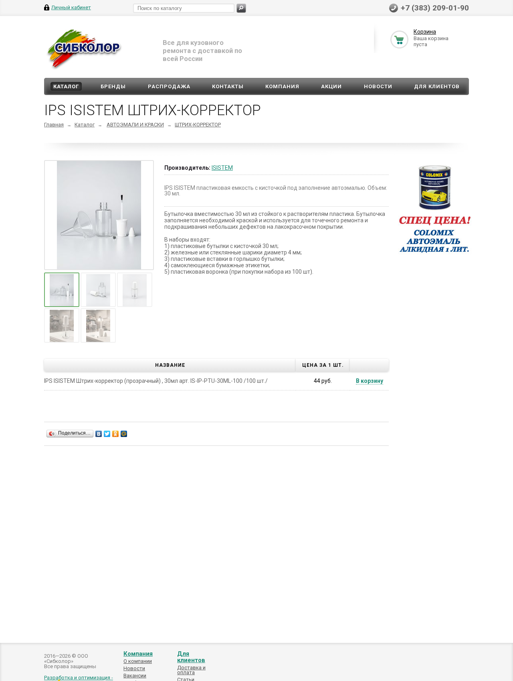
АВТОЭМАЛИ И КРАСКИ (135, 125)
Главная (54, 125)
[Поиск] (241, 8)
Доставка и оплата (191, 670)
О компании (137, 661)
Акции (331, 86)
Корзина (425, 31)
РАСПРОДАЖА (169, 86)
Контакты (228, 86)
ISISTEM (222, 168)
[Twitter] (107, 434)
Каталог (66, 86)
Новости (378, 86)
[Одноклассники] (115, 434)
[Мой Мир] (124, 434)
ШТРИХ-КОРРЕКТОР (198, 125)
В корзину (369, 381)
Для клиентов (437, 86)
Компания (282, 86)
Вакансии (134, 676)
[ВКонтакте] (99, 434)
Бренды (113, 86)
